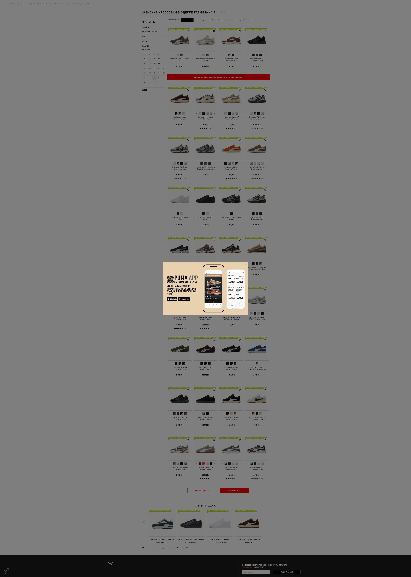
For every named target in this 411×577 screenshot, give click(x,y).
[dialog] (205, 288)
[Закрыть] (246, 264)
